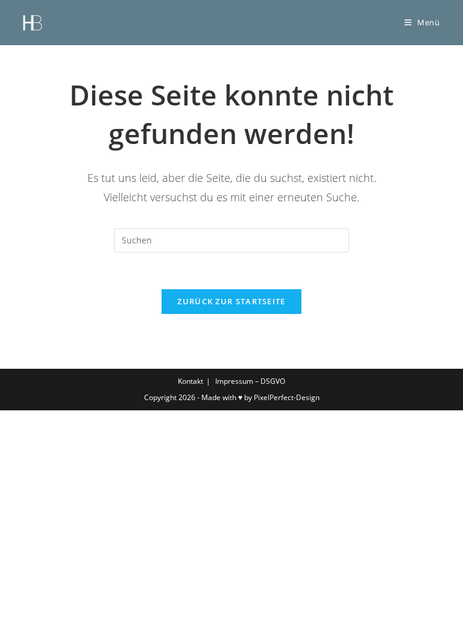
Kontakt (190, 381)
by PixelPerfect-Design (282, 397)
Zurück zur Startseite (231, 301)
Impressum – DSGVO (250, 381)
